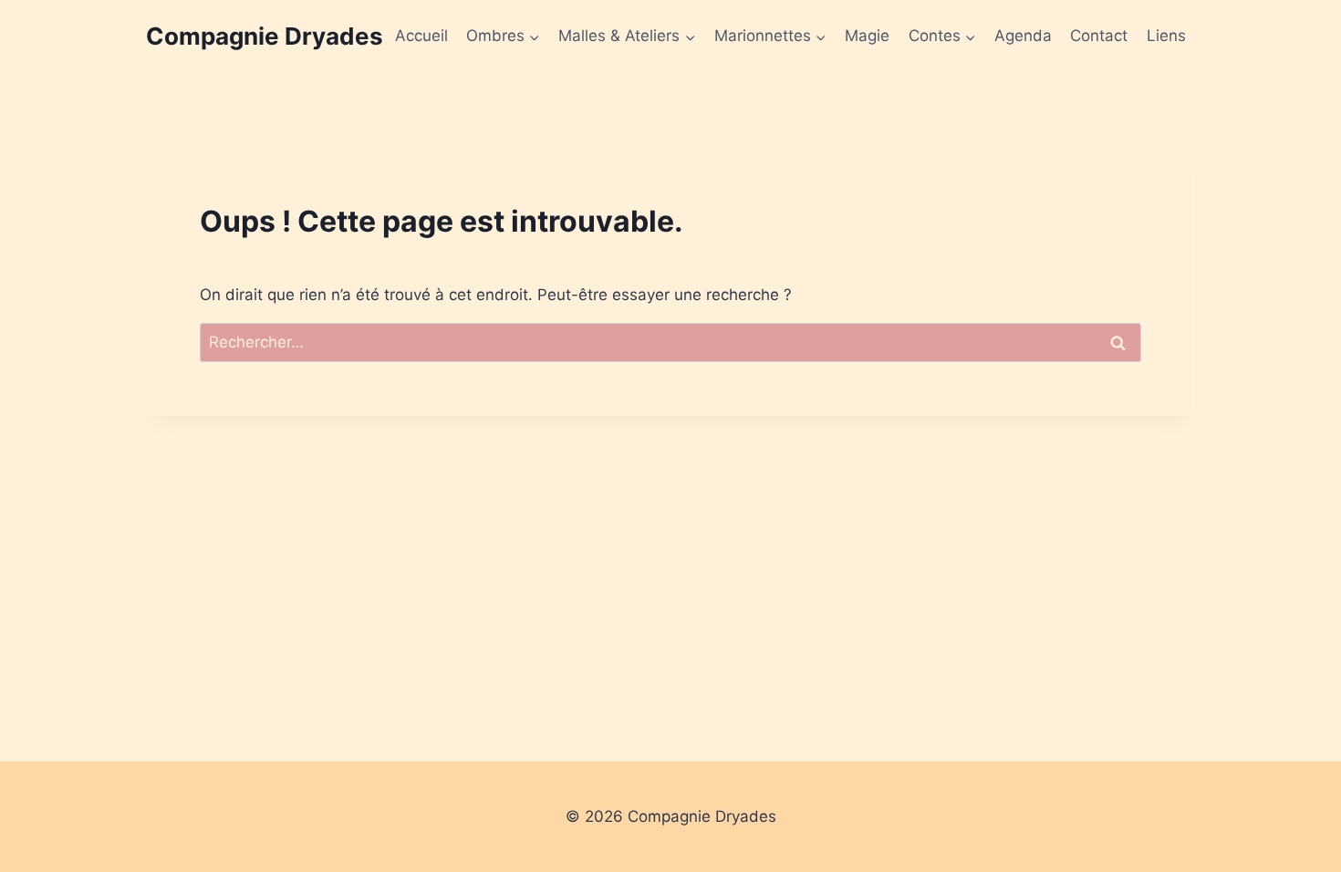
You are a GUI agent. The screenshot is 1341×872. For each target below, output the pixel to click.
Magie (867, 35)
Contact (1099, 35)
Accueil (421, 35)
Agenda (1023, 35)
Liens (1166, 35)
